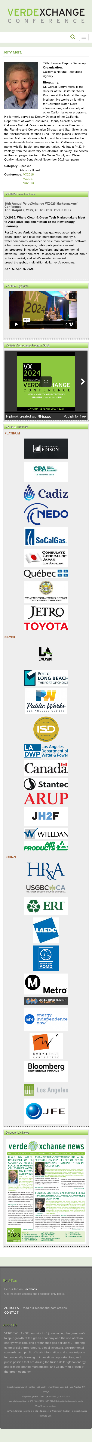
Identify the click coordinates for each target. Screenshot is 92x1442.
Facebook (30, 1289)
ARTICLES (11, 1308)
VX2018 (28, 174)
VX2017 (28, 178)
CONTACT (11, 1312)
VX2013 (28, 183)
